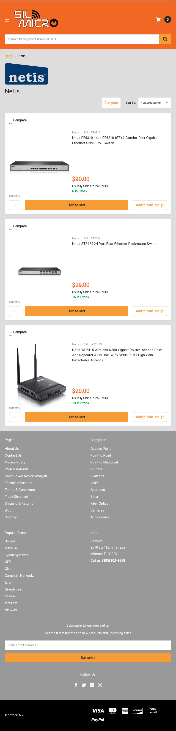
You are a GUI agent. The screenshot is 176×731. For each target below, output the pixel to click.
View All (11, 610)
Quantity (14, 196)
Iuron (9, 582)
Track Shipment (16, 497)
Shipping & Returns (19, 503)
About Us (12, 449)
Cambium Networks (20, 576)
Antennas (98, 490)
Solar (94, 497)
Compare (111, 103)
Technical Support (18, 483)
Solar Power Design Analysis (26, 476)
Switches (97, 476)
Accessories (100, 517)
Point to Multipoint (104, 462)
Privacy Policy (15, 462)
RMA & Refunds (17, 469)
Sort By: (131, 102)
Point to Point (101, 455)
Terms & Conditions (20, 490)
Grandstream (15, 589)
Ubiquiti (10, 541)
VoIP (94, 483)
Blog (8, 510)
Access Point (101, 449)
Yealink (10, 596)
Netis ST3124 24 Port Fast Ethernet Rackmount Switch (114, 244)
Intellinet (11, 603)
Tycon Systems (16, 555)
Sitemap (11, 517)
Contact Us (13, 455)
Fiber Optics (99, 503)
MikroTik (11, 548)
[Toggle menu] (7, 19)
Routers (96, 469)
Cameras (97, 510)
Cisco (9, 569)
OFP (8, 562)
